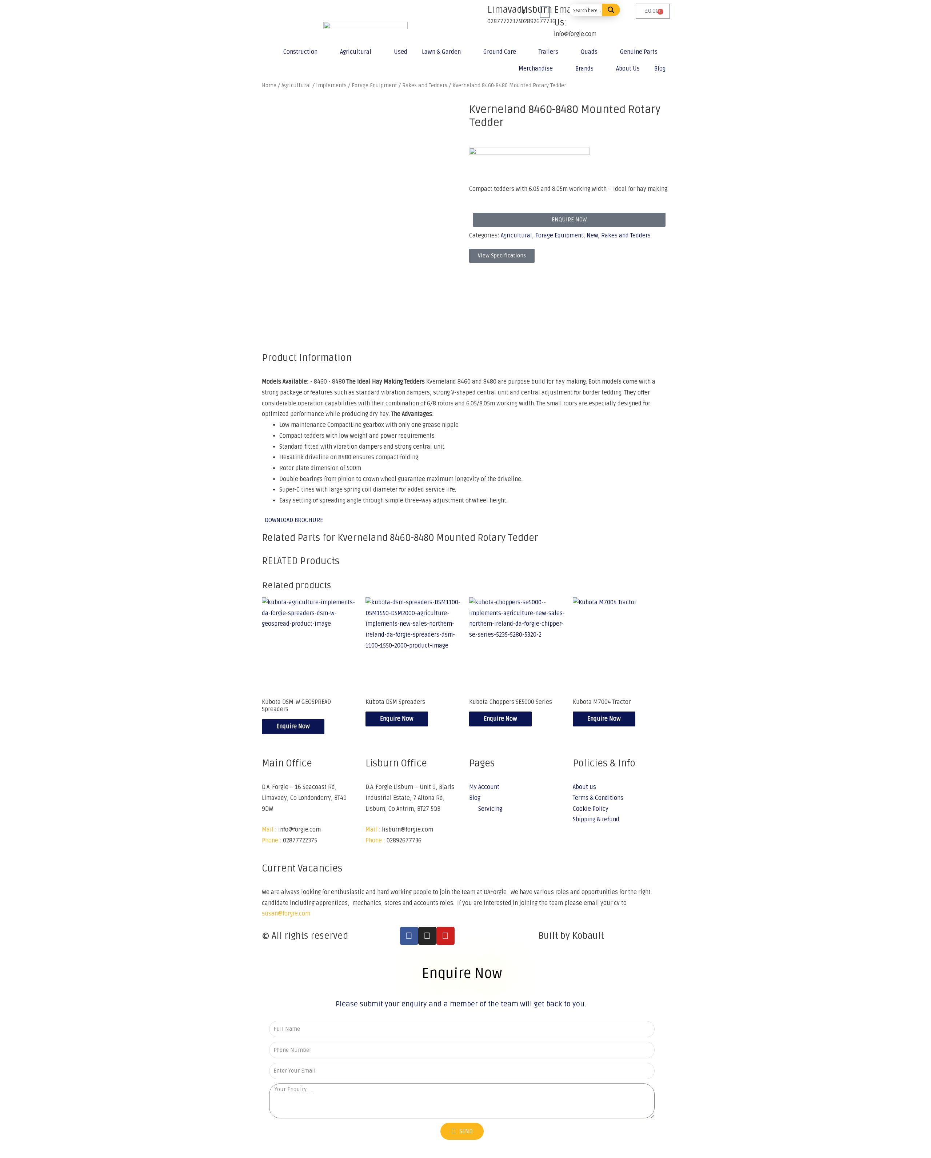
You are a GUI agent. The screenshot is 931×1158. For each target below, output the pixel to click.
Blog (660, 68)
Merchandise (536, 68)
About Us (628, 68)
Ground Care (499, 52)
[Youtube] (445, 936)
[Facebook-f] (409, 936)
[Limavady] (478, 13)
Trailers (548, 52)
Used (400, 52)
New (592, 235)
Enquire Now (293, 726)
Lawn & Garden (441, 52)
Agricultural (355, 52)
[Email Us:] (545, 13)
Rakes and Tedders (626, 235)
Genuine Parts (639, 52)
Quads (589, 52)
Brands (584, 68)
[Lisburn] (512, 13)
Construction (300, 52)
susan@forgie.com (286, 913)
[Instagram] (427, 936)
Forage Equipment (559, 235)
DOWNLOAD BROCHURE (294, 520)
